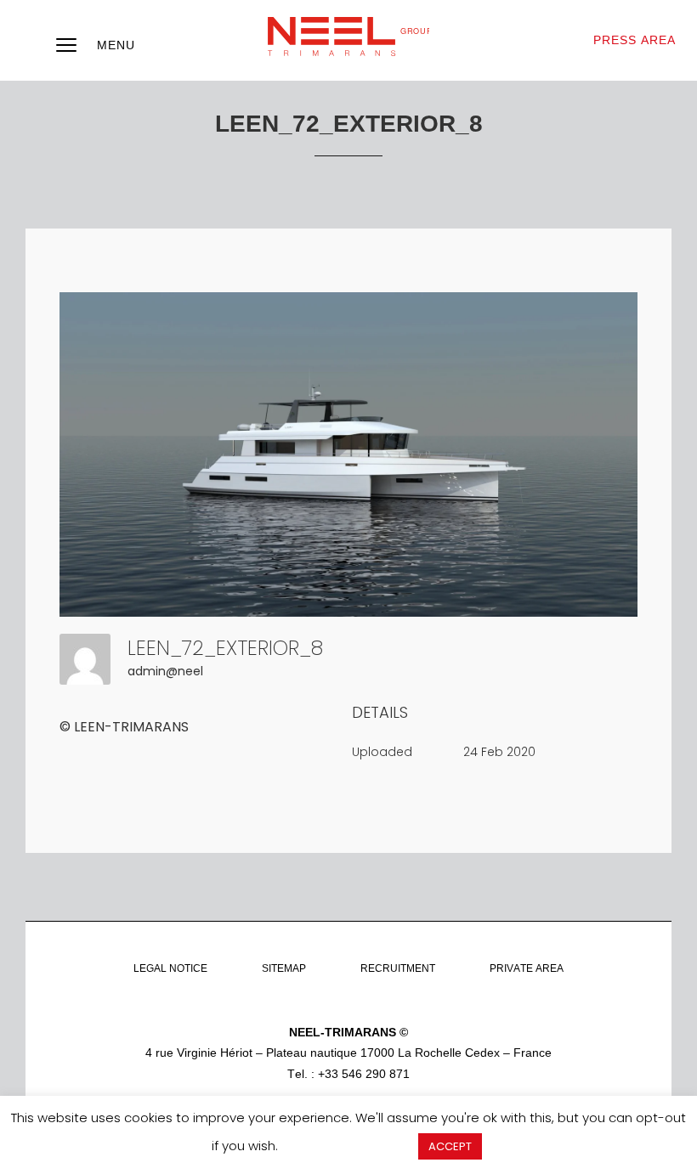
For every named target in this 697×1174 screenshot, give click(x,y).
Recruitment (397, 968)
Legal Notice (170, 968)
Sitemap (284, 968)
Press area (634, 40)
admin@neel (165, 671)
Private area (527, 968)
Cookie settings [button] (347, 1145)
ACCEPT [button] (450, 1146)
